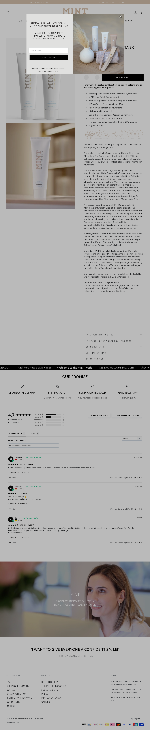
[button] (120, 16)
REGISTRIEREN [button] (48, 57)
